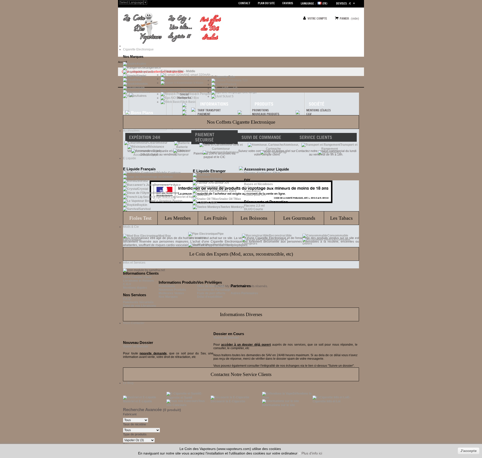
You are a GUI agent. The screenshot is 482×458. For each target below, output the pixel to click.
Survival (145, 209)
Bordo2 (143, 181)
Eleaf (138, 80)
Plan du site (266, 3)
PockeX (231, 84)
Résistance (156, 146)
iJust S (228, 96)
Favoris (287, 3)
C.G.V (127, 284)
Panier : (345, 18)
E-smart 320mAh (199, 75)
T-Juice (212, 203)
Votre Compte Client (137, 277)
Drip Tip (280, 152)
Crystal (143, 189)
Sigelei (141, 76)
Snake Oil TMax (230, 199)
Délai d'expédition (209, 296)
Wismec (144, 92)
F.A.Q (127, 298)
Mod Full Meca (223, 245)
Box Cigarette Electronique (180, 90)
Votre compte (317, 18)
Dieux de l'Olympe (166, 193)
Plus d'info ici (312, 453)
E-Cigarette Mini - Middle (178, 71)
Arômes (250, 187)
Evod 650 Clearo (199, 79)
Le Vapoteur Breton (168, 201)
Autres (142, 96)
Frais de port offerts (211, 293)
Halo (206, 175)
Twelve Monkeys (232, 207)
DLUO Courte (253, 209)
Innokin (142, 84)
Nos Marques (168, 296)
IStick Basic (188, 102)
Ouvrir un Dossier (135, 346)
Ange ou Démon (161, 177)
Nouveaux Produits (172, 289)
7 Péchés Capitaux (167, 173)
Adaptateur (231, 152)
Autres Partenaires (244, 293)
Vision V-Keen (193, 83)
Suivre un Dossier (226, 337)
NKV (206, 195)
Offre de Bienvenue (211, 286)
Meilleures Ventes (171, 293)
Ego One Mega (246, 92)
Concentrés (252, 191)
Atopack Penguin (199, 94)
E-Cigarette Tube (223, 77)
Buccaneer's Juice (167, 185)
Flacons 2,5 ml (254, 205)
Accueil (122, 61)
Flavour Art (221, 183)
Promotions (167, 286)
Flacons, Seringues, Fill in (262, 173)
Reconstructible (280, 235)
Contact (244, 3)
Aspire (141, 63)
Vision (140, 88)
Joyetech (147, 71)
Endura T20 (239, 80)
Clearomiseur (157, 142)
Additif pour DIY (255, 194)
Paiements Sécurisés (138, 302)
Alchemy (216, 179)
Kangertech (152, 67)
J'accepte (468, 451)
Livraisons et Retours (138, 280)
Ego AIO (231, 88)
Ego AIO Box (190, 98)
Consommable (337, 235)
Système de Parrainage (214, 289)
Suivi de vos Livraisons (139, 306)
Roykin (142, 205)
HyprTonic (218, 187)
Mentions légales (135, 287)
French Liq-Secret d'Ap (176, 197)
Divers (336, 152)
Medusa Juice (226, 191)
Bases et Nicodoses (258, 184)
